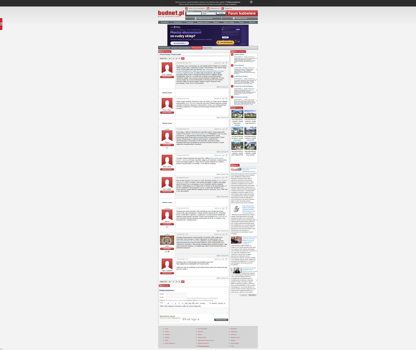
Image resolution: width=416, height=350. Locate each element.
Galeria (200, 334)
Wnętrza (233, 340)
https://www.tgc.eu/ (221, 216)
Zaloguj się (228, 8)
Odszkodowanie (239, 65)
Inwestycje (233, 334)
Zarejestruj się (214, 8)
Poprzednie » (252, 295)
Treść (161, 303)
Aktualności (234, 328)
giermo (167, 221)
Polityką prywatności (233, 2)
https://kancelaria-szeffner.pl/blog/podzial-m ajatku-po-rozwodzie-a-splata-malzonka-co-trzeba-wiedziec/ (200, 71)
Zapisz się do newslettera (197, 8)
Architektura (234, 331)
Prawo (232, 346)
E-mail (162, 297)
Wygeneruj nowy (176, 318)
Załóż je (195, 300)
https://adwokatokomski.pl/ (200, 134)
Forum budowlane (164, 48)
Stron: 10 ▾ (163, 58)
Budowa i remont (235, 337)
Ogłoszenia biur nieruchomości (206, 340)
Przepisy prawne (197, 48)
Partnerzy (167, 334)
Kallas (167, 142)
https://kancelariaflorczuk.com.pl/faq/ (188, 241)
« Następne (243, 295)
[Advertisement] (202, 92)
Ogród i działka (235, 343)
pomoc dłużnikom (190, 103)
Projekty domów (202, 337)
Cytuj (222, 87)
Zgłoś (218, 87)
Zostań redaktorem (170, 343)
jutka (167, 246)
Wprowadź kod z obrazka (167, 316)
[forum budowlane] (242, 13)
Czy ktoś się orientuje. (241, 97)
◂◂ (170, 58)
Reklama (167, 337)
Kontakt (167, 331)
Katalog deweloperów (203, 343)
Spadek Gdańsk (239, 54)
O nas (166, 328)
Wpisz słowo (189, 11)
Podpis (162, 294)
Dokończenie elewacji (241, 76)
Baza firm (200, 331)
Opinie (166, 340)
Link (227, 87)
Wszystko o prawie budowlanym (181, 48)
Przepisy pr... (251, 56)
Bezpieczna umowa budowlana (243, 86)
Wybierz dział (205, 11)
